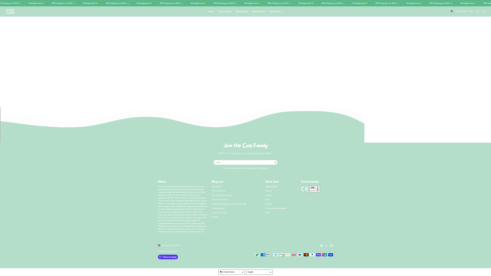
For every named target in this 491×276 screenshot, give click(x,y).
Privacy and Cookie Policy (275, 208)
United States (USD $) (170, 245)
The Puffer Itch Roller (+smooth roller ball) (229, 204)
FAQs (267, 200)
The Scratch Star (219, 191)
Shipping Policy (271, 187)
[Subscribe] (275, 162)
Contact (268, 195)
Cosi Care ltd (169, 252)
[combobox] (231, 272)
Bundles (215, 217)
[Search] (471, 11)
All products (216, 187)
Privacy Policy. (263, 168)
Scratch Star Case (219, 213)
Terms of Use (251, 168)
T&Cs (267, 213)
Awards (268, 204)
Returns (268, 191)
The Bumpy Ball (218, 208)
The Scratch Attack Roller (222, 195)
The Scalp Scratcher (220, 200)
